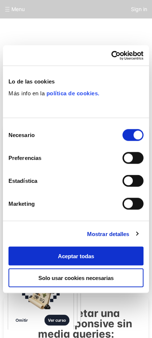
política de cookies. (73, 93)
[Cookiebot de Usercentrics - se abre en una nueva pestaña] (111, 55)
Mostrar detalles (108, 234)
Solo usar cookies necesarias (76, 277)
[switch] (133, 158)
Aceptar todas (76, 256)
